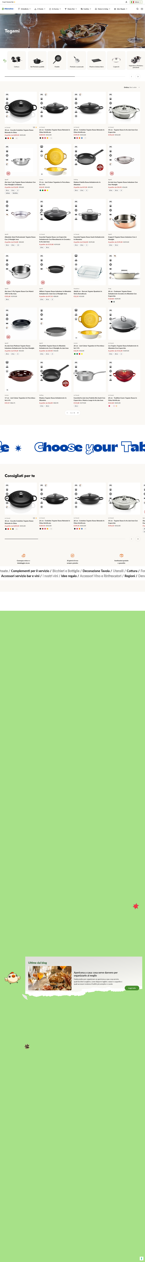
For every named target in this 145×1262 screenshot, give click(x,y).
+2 (52, 299)
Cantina (86, 9)
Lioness (41, 179)
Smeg (109, 288)
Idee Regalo (121, 9)
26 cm (76, 406)
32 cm (116, 245)
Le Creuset (7, 127)
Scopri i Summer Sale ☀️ (8, 2)
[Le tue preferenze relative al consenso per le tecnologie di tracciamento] (141, 1258)
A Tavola (40, 9)
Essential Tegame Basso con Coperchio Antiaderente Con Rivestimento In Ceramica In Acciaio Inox (54, 239)
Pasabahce (76, 288)
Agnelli (6, 179)
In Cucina (55, 9)
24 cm (12, 190)
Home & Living (103, 9)
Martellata (15, 193)
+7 (85, 138)
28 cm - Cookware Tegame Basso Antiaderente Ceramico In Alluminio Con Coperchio (122, 293)
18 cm (7, 245)
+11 (16, 138)
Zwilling (76, 179)
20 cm (7, 190)
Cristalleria (25, 9)
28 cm (41, 247)
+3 (17, 190)
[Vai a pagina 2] (77, 412)
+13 (18, 245)
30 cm (47, 247)
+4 (121, 190)
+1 (86, 190)
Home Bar (71, 9)
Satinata (8, 193)
